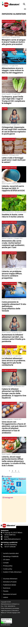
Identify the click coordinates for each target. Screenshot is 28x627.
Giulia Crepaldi (6, 94)
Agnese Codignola (7, 238)
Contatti (6, 563)
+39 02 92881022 (10, 535)
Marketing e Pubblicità (10, 556)
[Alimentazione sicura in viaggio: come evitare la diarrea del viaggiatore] (14, 56)
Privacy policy (7, 566)
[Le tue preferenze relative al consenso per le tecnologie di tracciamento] (2, 2)
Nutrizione (6, 588)
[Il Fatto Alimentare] (11, 4)
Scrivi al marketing (10, 544)
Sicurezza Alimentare (10, 579)
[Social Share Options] (4, 520)
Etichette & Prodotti (10, 582)
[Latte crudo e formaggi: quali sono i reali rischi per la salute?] (14, 146)
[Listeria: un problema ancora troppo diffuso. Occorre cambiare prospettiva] (14, 259)
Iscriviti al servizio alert (11, 553)
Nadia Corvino (6, 299)
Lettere (5, 597)
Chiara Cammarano (8, 212)
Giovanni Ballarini (7, 356)
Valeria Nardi (5, 37)
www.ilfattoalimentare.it (12, 539)
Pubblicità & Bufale (9, 585)
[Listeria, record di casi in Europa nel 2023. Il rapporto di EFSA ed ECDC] (14, 174)
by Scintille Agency (5, 624)
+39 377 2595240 (10, 547)
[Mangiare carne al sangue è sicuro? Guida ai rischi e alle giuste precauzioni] (14, 28)
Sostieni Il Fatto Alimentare (12, 572)
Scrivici (6, 537)
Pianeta (5, 591)
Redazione (5, 66)
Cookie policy (7, 569)
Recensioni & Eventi (9, 594)
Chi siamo (6, 560)
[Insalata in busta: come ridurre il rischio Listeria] (14, 203)
